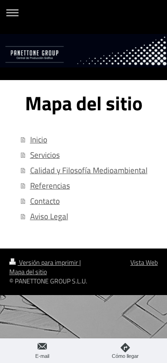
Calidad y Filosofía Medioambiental (89, 170)
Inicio (38, 139)
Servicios (45, 155)
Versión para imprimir (48, 262)
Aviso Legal (49, 216)
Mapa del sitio (28, 272)
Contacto (45, 201)
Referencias (50, 185)
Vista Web (144, 262)
